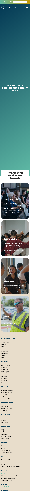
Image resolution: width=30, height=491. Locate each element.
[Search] (23, 7)
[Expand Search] (24, 7)
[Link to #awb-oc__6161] (27, 7)
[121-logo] (9, 6)
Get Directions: (6, 474)
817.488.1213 (5, 486)
